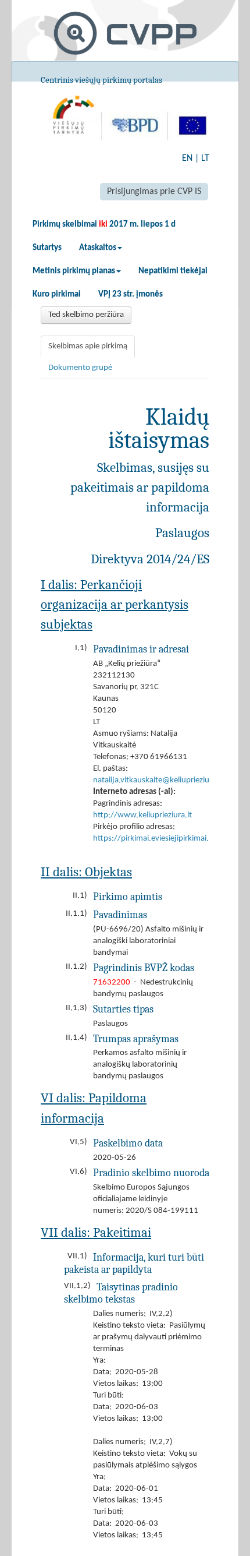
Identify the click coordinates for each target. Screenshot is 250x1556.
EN (187, 158)
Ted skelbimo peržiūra (86, 315)
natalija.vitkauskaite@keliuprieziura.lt (158, 780)
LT (205, 158)
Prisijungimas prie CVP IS (154, 191)
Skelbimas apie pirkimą (87, 346)
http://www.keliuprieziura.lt (142, 815)
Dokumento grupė (80, 368)
